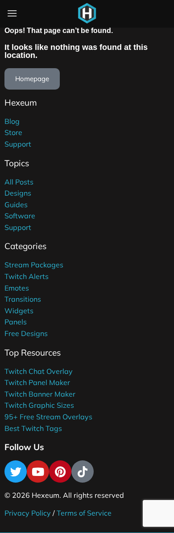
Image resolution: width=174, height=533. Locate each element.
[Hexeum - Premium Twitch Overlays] (87, 13)
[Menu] (12, 13)
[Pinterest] (60, 471)
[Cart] (108, 15)
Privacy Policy (27, 512)
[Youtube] (38, 471)
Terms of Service (84, 512)
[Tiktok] (82, 471)
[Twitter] (15, 471)
